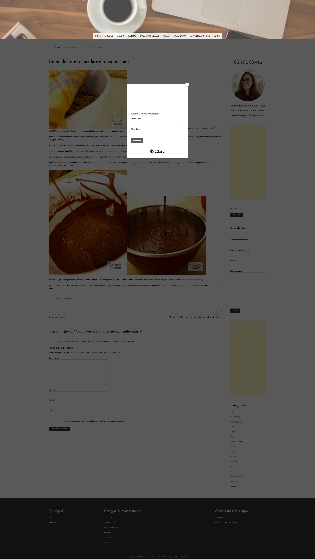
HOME (98, 36)
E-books (109, 36)
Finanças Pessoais (149, 36)
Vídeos (120, 36)
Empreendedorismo (200, 36)
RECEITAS (132, 36)
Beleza (166, 36)
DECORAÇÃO (180, 36)
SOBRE (217, 36)
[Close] (187, 84)
